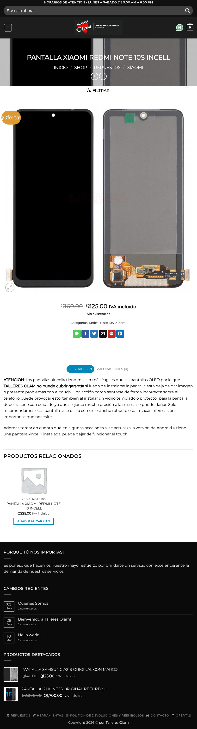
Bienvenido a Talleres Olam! (44, 619)
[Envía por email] (103, 334)
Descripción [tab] (80, 369)
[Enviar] (187, 10)
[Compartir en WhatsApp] (77, 334)
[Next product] (94, 76)
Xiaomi (135, 67)
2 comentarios (32, 608)
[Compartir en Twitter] (94, 334)
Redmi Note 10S (101, 323)
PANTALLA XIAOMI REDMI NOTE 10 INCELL (33, 506)
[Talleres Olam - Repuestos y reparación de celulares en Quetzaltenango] (98, 27)
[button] (8, 27)
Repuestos (107, 67)
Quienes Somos (33, 603)
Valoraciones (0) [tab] (112, 369)
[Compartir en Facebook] (85, 334)
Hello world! (29, 635)
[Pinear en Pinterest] (112, 334)
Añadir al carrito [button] (33, 521)
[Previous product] (102, 76)
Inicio (61, 67)
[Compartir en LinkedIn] (120, 334)
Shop (80, 67)
